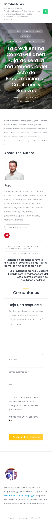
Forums (11, 518)
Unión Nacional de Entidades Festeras (26, 41)
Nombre (13, 359)
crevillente (10, 253)
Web (10, 384)
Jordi (8, 185)
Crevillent (14, 31)
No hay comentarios (26, 101)
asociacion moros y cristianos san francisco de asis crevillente (21, 247)
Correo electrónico (19, 372)
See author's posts (17, 227)
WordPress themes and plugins (20, 495)
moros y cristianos (29, 253)
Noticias (25, 36)
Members (23, 518)
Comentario (15, 325)
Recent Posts (37, 518)
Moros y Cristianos (32, 31)
